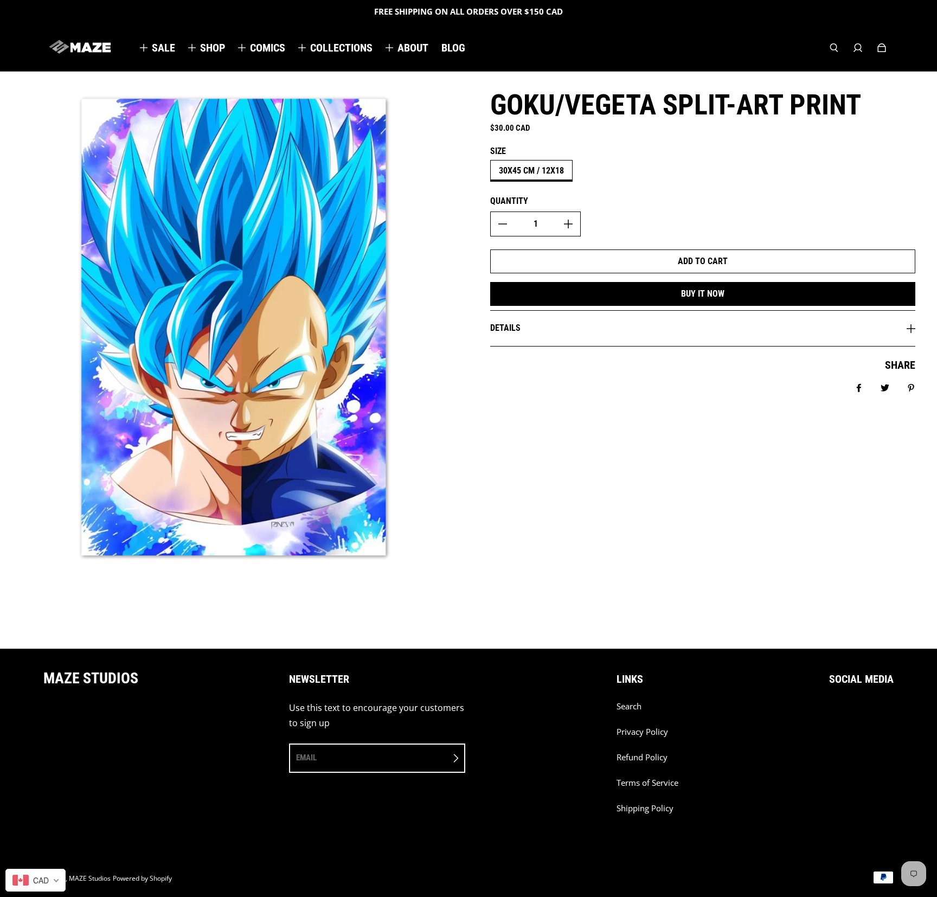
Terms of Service (647, 783)
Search (629, 706)
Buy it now (702, 294)
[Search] (834, 48)
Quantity (509, 201)
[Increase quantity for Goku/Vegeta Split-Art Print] (568, 224)
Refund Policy (642, 757)
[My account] (858, 48)
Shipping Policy (645, 808)
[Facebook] (832, 712)
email (306, 758)
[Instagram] (856, 712)
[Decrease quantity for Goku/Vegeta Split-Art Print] (503, 224)
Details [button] (505, 328)
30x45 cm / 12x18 (531, 170)
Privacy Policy (642, 732)
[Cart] (882, 48)
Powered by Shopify (142, 878)
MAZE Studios (90, 878)
